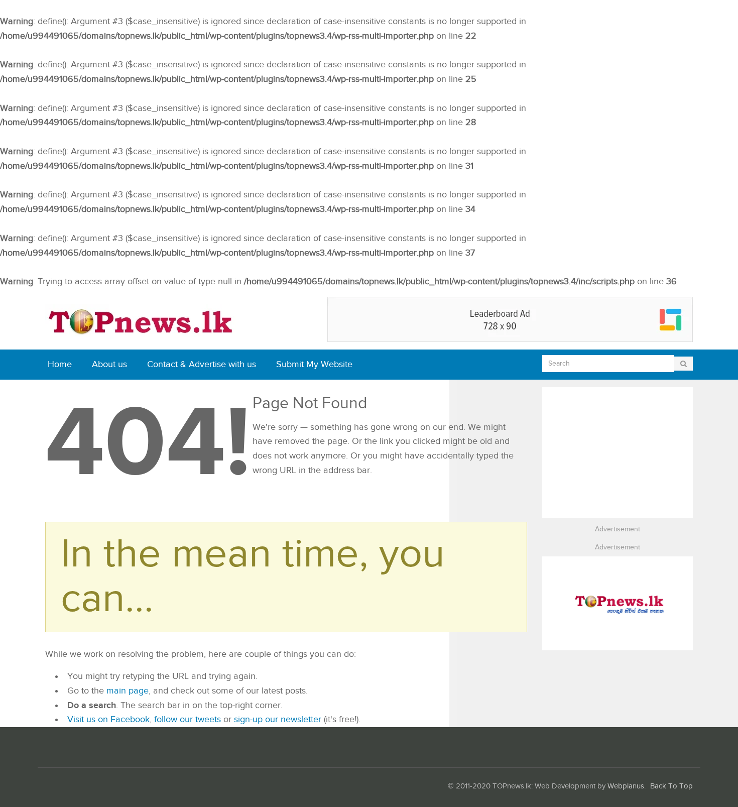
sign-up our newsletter (277, 719)
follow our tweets (187, 719)
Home (60, 364)
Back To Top (671, 786)
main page (127, 690)
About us (109, 364)
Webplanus (625, 786)
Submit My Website (314, 364)
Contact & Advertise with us (201, 364)
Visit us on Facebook (108, 719)
